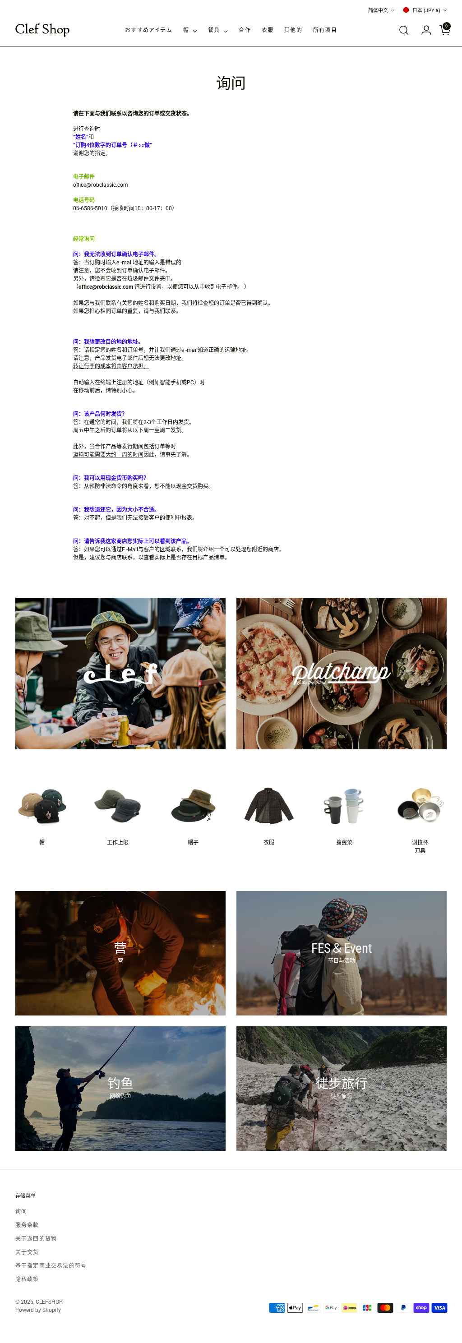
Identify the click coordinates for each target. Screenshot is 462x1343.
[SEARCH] (404, 30)
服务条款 (27, 1225)
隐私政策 (27, 1279)
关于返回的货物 (36, 1239)
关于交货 (27, 1252)
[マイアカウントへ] (423, 30)
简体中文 (378, 11)
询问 (21, 1212)
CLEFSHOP (49, 1302)
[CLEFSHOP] (42, 30)
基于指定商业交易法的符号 (51, 1266)
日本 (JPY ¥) (426, 11)
